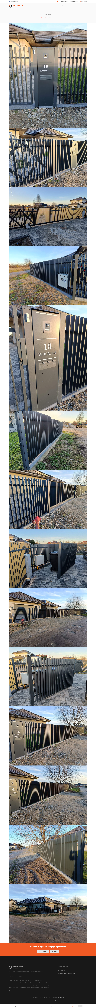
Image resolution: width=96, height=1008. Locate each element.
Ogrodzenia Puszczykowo (44, 982)
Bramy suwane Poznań (13, 987)
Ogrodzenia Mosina (13, 983)
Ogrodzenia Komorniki (13, 982)
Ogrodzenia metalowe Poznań (22, 971)
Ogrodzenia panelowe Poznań (33, 973)
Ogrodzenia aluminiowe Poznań (36, 971)
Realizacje (37, 974)
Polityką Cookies (74, 1006)
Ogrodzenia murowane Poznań (15, 974)
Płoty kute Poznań (35, 987)
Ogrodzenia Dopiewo (38, 980)
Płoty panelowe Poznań (25, 987)
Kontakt (42, 974)
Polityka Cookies (22, 976)
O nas (14, 971)
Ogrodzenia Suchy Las (24, 985)
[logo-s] (16, 6)
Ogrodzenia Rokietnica (13, 980)
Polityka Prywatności (13, 976)
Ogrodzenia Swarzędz (43, 983)
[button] (42, 6)
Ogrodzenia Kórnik (22, 983)
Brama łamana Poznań (45, 987)
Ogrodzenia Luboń (33, 982)
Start (10, 971)
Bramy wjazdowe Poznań (28, 974)
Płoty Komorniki (34, 985)
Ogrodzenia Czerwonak (13, 985)
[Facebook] (9, 991)
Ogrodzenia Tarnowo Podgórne (26, 980)
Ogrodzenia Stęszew (23, 982)
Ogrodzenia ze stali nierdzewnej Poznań (17, 973)
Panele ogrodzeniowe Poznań (45, 985)
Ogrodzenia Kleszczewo (32, 983)
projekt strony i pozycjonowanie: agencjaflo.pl (48, 1000)
